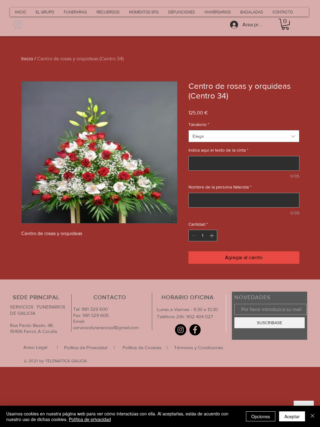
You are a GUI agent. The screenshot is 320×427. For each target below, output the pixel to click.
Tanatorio (198, 124)
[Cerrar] (312, 416)
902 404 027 (199, 316)
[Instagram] (180, 329)
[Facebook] (195, 329)
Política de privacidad (90, 419)
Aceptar (292, 416)
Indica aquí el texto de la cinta (218, 150)
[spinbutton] (202, 235)
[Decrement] (193, 235)
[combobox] (243, 136)
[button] (285, 24)
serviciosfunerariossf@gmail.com (106, 327)
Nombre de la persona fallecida (220, 186)
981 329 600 (94, 309)
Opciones (260, 416)
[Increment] (212, 235)
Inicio (27, 58)
